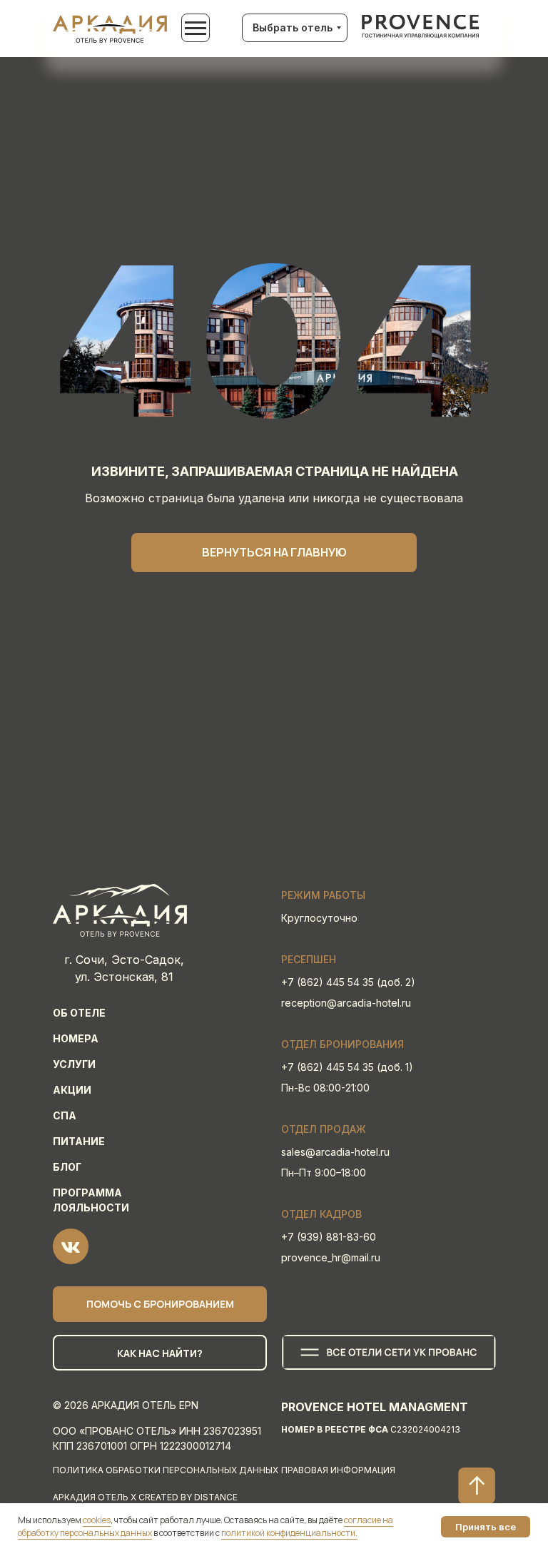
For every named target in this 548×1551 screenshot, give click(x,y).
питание (79, 1141)
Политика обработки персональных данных (165, 1470)
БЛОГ (67, 1167)
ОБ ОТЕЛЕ (79, 1013)
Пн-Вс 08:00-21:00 (325, 1088)
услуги (74, 1064)
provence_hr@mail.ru (330, 1257)
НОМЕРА (75, 1038)
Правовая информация (338, 1470)
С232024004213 (370, 1429)
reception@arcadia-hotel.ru (346, 1003)
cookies (97, 1520)
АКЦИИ (72, 1090)
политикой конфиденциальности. (289, 1533)
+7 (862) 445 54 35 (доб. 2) (348, 982)
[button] (160, 1304)
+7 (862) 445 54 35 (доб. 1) (347, 1067)
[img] (421, 27)
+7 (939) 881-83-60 (328, 1237)
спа (64, 1115)
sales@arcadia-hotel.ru (335, 1152)
